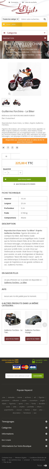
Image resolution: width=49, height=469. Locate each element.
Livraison (27, 460)
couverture (33, 400)
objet (35, 410)
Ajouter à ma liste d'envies (25, 184)
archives (28, 397)
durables (42, 403)
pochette (30, 407)
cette (14, 407)
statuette (11, 397)
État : (3, 118)
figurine (41, 397)
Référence (5, 115)
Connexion (14, 2)
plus (40, 410)
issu (27, 403)
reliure (39, 407)
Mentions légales (21, 458)
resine (19, 397)
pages (42, 400)
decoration (17, 413)
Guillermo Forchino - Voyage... (33, 331)
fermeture (27, 413)
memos (27, 410)
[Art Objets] (24, 9)
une (3, 397)
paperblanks (9, 410)
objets (4, 403)
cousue (19, 410)
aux (35, 413)
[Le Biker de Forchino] (6, 102)
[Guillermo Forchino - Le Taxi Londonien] (14, 319)
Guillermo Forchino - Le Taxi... (13, 331)
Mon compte (6, 440)
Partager (8, 147)
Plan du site (7, 462)
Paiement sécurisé (39, 460)
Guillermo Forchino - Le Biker (15, 282)
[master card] (45, 465)
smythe (22, 407)
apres (21, 403)
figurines (12, 403)
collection (15, 400)
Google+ (12, 147)
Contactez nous (7, 458)
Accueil (12, 49)
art (35, 397)
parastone (5, 400)
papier (24, 400)
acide (8, 407)
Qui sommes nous (15, 460)
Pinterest (17, 147)
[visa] (39, 465)
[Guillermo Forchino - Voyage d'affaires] (35, 319)
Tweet (3, 147)
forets (34, 403)
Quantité (7, 169)
